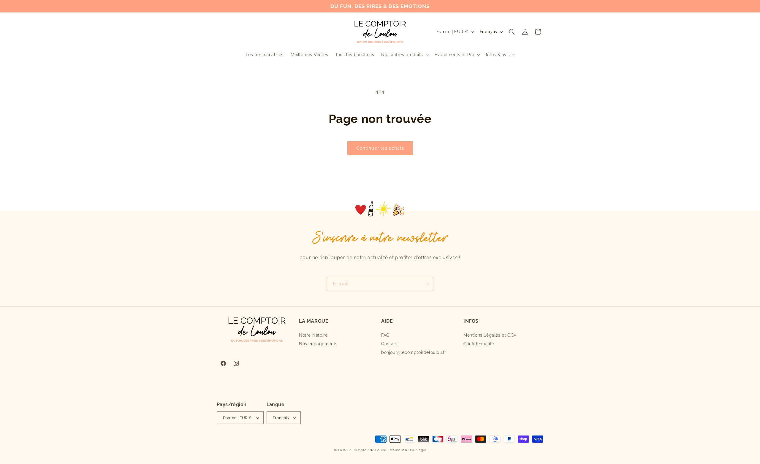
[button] (404, 54)
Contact (389, 343)
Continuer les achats (380, 148)
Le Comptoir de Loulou (368, 450)
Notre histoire (313, 335)
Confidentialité (478, 343)
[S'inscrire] (426, 284)
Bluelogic (418, 450)
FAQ (385, 335)
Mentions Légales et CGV (490, 335)
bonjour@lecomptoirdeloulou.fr (413, 352)
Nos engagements (318, 343)
